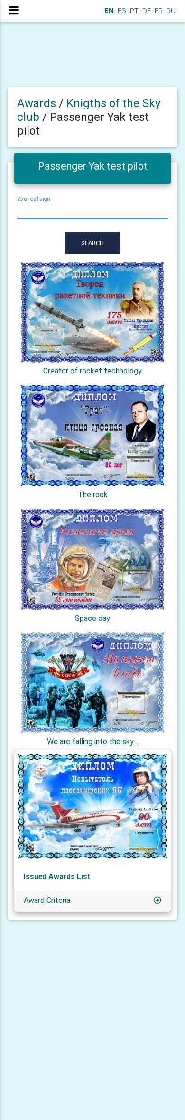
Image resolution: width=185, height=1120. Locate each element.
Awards (36, 103)
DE (145, 11)
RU (171, 11)
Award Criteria (47, 900)
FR (158, 11)
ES (121, 11)
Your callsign (33, 199)
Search (92, 242)
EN (108, 11)
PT (133, 11)
